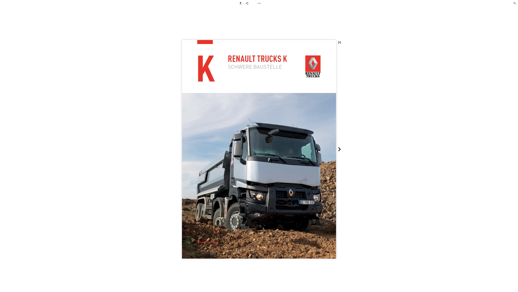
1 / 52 (259, 3)
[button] (240, 3)
